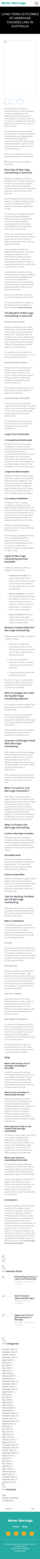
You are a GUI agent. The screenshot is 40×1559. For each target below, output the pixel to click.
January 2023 (7, 1442)
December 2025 (8, 1349)
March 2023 (6, 1437)
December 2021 (8, 1477)
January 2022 (7, 1474)
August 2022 (7, 1455)
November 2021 (8, 1479)
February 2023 (8, 1439)
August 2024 (7, 1392)
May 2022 (6, 1463)
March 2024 (6, 1405)
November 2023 (8, 1416)
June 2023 (6, 1429)
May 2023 (6, 1432)
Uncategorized (8, 1500)
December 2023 (8, 1413)
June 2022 (6, 1461)
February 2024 (8, 1408)
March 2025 (6, 1373)
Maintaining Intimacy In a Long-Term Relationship (26, 1277)
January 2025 (7, 1378)
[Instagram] (24, 1533)
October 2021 (7, 1482)
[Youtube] (31, 1533)
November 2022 (8, 1447)
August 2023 (7, 1424)
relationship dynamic (25, 308)
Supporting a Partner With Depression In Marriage (24, 1317)
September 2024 (8, 1389)
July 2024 (5, 1394)
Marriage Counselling (10, 1498)
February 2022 (8, 1471)
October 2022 (7, 1450)
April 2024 (6, 1402)
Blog (4, 1495)
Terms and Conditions (20, 1548)
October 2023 (7, 1418)
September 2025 (8, 1357)
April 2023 (6, 1434)
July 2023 (5, 1426)
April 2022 (6, 1466)
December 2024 (8, 1381)
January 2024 (7, 1410)
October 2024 (7, 1386)
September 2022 (8, 1453)
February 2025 (8, 1376)
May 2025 (6, 1368)
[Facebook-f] (8, 1533)
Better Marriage (14, 3)
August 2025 (7, 1360)
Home (16, 1526)
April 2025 (6, 1370)
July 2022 (5, 1458)
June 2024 (6, 1397)
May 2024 (6, 1400)
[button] (36, 3)
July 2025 (5, 1362)
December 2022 (8, 1445)
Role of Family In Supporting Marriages (24, 1297)
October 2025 (7, 1354)
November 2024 (8, 1384)
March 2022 (6, 1469)
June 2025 (6, 1365)
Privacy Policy (20, 1551)
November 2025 (8, 1352)
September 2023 (8, 1421)
